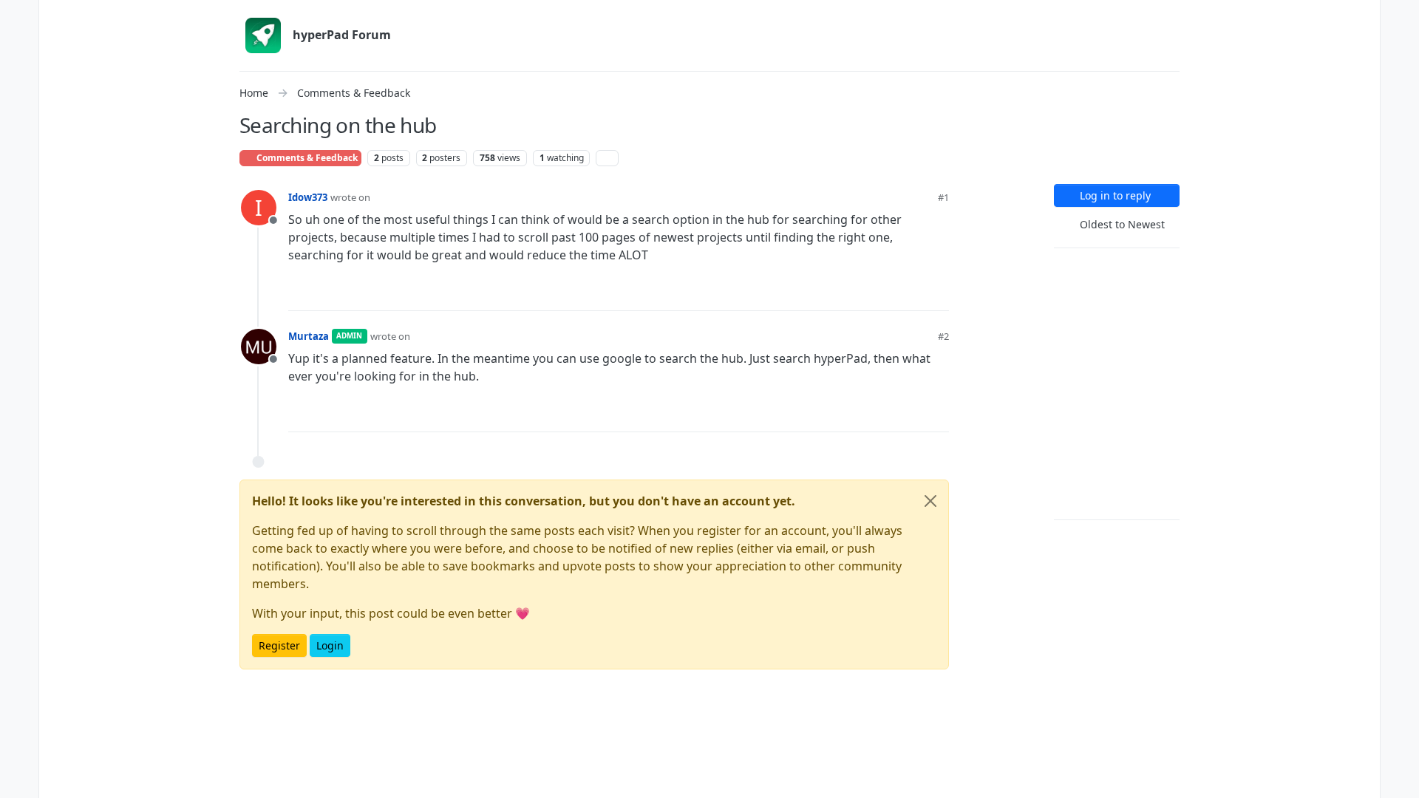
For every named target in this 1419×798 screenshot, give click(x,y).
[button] (19, 751)
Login (330, 645)
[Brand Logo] (263, 35)
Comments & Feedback (306, 157)
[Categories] (19, 18)
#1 (943, 197)
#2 (943, 336)
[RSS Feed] (607, 158)
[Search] (19, 165)
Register (279, 645)
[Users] (19, 136)
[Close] (930, 501)
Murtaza (308, 336)
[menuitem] (1399, 18)
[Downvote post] (936, 293)
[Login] (1399, 18)
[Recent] (19, 47)
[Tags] (19, 77)
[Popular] (19, 106)
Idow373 (307, 197)
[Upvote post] (884, 293)
